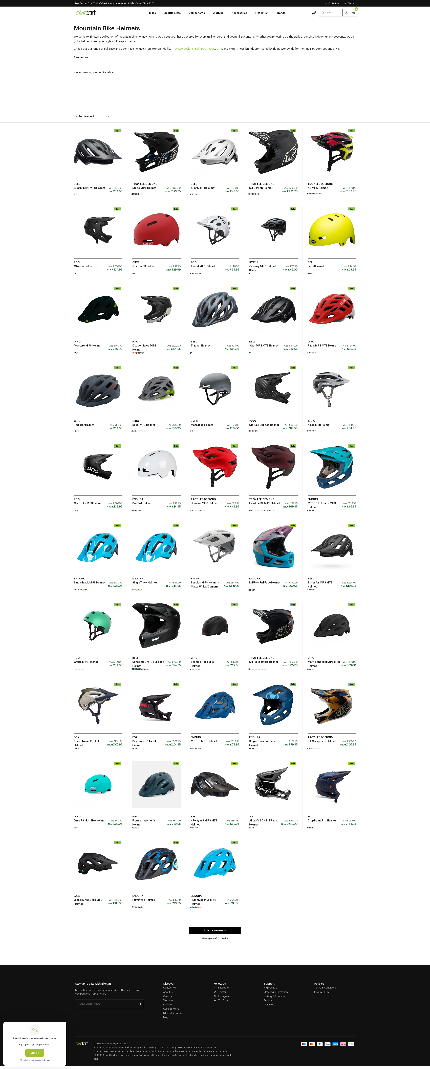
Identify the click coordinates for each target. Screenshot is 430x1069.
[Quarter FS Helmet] (156, 233)
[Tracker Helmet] (215, 313)
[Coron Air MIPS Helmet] (98, 470)
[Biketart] (86, 12)
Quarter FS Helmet (144, 266)
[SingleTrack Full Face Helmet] (273, 708)
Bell (197, 48)
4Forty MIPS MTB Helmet (89, 187)
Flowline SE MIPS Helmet (264, 503)
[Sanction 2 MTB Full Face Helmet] (156, 629)
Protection (86, 72)
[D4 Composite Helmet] (332, 708)
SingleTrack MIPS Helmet (89, 582)
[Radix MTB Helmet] (156, 392)
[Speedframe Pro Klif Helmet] (98, 708)
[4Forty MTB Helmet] (215, 155)
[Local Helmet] (332, 233)
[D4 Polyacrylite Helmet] (273, 629)
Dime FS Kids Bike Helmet (89, 820)
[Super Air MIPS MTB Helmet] (332, 550)
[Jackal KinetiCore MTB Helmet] (98, 867)
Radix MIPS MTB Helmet (322, 345)
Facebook (223, 987)
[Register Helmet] (98, 392)
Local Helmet (316, 266)
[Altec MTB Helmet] (332, 392)
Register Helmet (84, 424)
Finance (167, 1004)
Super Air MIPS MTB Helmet (320, 584)
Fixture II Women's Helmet (143, 822)
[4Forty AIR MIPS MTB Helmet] (215, 788)
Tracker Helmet (200, 345)
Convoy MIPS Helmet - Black (263, 268)
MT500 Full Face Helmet (264, 582)
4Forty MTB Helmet (203, 187)
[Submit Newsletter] (140, 1004)
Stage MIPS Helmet (144, 187)
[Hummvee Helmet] (156, 867)
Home (77, 72)
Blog (165, 1017)
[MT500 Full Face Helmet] (273, 550)
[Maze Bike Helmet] (215, 392)
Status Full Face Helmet (264, 424)
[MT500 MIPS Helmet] (215, 708)
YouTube (223, 1000)
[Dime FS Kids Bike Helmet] (98, 788)
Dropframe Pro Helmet (322, 820)
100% (211, 48)
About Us (168, 992)
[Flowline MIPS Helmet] (215, 470)
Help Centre (270, 987)
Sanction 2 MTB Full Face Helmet (148, 663)
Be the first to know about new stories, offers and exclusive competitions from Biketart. (108, 992)
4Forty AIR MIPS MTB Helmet (204, 822)
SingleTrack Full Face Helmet (262, 743)
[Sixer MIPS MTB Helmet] (273, 313)
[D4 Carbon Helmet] (273, 155)
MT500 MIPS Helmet (204, 741)
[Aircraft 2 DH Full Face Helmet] (273, 788)
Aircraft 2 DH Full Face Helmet (263, 822)
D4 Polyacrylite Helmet (263, 661)
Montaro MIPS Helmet (87, 345)
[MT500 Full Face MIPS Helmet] (332, 470)
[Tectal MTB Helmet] (215, 233)
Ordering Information (276, 992)
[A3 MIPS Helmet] (332, 155)
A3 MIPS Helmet (318, 187)
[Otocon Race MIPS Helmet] (156, 313)
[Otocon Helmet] (98, 233)
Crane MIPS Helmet (86, 661)
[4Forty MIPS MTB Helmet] (98, 155)
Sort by (78, 116)
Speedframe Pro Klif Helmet (86, 743)
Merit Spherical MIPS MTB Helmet (324, 663)
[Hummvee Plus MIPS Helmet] (215, 867)
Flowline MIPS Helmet (204, 503)
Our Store (269, 1004)
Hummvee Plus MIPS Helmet (203, 901)
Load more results (215, 930)
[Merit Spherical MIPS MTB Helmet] (332, 629)
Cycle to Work (171, 1008)
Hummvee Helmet (143, 899)
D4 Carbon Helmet (261, 187)
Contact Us (169, 987)
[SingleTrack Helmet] (156, 550)
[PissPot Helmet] (156, 470)
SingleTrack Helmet (144, 582)
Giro (219, 48)
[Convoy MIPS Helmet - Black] (273, 233)
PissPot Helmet (142, 503)
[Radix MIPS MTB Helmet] (332, 313)
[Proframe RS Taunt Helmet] (156, 708)
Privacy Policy (321, 992)
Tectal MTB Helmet (203, 266)
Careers (167, 996)
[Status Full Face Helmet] (273, 392)
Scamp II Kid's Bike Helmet (202, 663)
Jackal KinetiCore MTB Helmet (88, 901)
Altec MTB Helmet (319, 424)
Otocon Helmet (84, 266)
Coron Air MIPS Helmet (88, 503)
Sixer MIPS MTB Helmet (263, 345)
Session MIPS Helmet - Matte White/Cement (205, 584)
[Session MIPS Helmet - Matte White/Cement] (215, 550)
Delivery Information (275, 996)
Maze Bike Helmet (202, 424)
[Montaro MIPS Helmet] (98, 313)
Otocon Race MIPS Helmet (144, 347)
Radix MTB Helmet (143, 424)
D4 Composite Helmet (322, 741)
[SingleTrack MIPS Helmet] (98, 550)
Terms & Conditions (325, 987)
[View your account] (346, 12)
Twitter (222, 992)
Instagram (224, 996)
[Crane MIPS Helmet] (98, 629)
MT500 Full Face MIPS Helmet (322, 505)
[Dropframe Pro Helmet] (332, 788)
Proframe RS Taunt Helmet (144, 743)
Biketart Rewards (172, 1013)
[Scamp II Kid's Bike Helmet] (215, 629)
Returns (268, 1000)
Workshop (168, 1000)
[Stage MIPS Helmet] (156, 155)
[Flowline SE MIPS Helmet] (273, 470)
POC (204, 48)
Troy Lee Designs (183, 48)
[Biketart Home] (82, 1043)
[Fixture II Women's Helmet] (156, 788)
